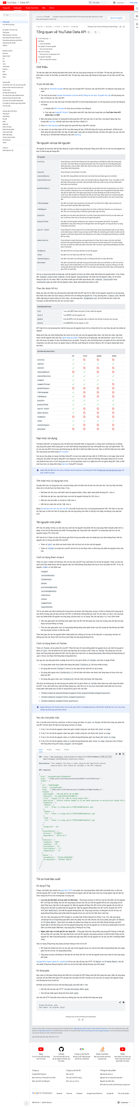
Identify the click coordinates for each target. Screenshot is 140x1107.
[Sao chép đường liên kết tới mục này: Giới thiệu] (50, 67)
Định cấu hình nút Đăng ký (41, 1081)
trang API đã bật (61, 112)
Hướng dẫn (18, 8)
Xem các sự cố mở (72, 1081)
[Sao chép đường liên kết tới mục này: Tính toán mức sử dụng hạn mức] (70, 481)
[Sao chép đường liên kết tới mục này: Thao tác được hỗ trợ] (60, 288)
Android (59, 1093)
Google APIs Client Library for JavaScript (52, 962)
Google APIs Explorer (39, 1074)
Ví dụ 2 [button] (49, 750)
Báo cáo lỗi (70, 1074)
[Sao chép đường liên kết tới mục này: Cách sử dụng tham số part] (66, 557)
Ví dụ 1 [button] (40, 750)
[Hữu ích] (120, 26)
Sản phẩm (49, 26)
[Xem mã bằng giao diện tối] (120, 754)
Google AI (110, 1093)
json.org (78, 135)
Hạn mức (65, 464)
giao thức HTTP (66, 890)
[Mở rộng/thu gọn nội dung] (50, 38)
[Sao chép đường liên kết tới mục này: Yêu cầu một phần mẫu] (61, 718)
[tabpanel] (81, 812)
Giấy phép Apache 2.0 (46, 1030)
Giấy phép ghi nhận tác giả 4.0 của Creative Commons (90, 1028)
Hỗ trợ (51, 8)
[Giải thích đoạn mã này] (116, 754)
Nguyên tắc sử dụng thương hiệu (111, 1077)
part (50, 544)
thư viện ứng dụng (52, 125)
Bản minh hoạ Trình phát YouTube (43, 1077)
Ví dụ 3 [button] (58, 750)
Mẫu (43, 8)
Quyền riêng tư (47, 1102)
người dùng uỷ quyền (70, 338)
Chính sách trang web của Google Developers (95, 1030)
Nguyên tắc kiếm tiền (107, 1081)
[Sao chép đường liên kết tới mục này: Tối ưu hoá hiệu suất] (62, 879)
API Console (59, 108)
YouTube (11, 2)
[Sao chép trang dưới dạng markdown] (96, 32)
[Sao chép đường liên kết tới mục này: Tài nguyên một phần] (63, 522)
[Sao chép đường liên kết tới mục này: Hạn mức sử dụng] (59, 438)
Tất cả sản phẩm (123, 1093)
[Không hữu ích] (123, 26)
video (45, 567)
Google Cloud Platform (94, 1093)
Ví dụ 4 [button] (66, 750)
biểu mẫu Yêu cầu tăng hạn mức (110, 470)
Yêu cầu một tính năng (74, 1077)
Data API (24, 2)
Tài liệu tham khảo (31, 8)
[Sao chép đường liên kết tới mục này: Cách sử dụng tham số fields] (69, 643)
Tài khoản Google (56, 89)
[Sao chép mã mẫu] (123, 754)
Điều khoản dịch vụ (106, 1074)
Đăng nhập (133, 2)
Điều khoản (36, 1102)
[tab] (41, 749)
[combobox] (99, 3)
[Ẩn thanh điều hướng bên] (26, 1103)
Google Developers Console (67, 95)
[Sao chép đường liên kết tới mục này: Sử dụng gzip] (51, 970)
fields (51, 548)
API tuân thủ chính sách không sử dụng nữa (115, 1084)
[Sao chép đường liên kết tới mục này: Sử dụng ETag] (52, 886)
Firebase (79, 1093)
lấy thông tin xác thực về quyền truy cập (96, 95)
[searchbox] (15, 15)
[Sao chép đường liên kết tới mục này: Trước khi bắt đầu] (56, 84)
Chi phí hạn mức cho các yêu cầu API (55, 509)
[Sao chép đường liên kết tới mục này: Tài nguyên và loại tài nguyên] (72, 143)
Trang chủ (6, 8)
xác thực (52, 122)
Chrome (69, 1093)
